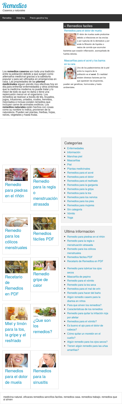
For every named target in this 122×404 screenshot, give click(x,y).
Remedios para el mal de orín (83, 288)
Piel (69, 164)
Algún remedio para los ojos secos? (87, 341)
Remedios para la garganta (82, 185)
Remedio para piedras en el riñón (16, 190)
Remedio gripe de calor (41, 279)
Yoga (70, 217)
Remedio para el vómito (80, 280)
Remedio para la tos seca (81, 284)
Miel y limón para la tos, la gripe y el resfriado (16, 331)
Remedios (14, 5)
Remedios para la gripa (80, 189)
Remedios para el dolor (80, 177)
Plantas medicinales (78, 168)
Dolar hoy (20, 17)
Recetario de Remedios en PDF (14, 285)
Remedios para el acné (80, 172)
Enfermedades (75, 148)
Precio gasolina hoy (39, 17)
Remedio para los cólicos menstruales (16, 238)
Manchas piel (74, 156)
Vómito (71, 213)
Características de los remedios (85, 309)
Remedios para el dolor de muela (16, 376)
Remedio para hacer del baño (84, 293)
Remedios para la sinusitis (42, 376)
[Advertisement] (30, 44)
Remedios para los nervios (82, 197)
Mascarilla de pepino (79, 276)
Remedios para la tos (79, 193)
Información (73, 152)
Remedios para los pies (80, 201)
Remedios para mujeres (80, 205)
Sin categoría (74, 209)
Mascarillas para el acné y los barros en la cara (84, 62)
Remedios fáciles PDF (43, 236)
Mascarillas (73, 160)
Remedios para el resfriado (82, 180)
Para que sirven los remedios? (84, 305)
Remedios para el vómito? (82, 321)
